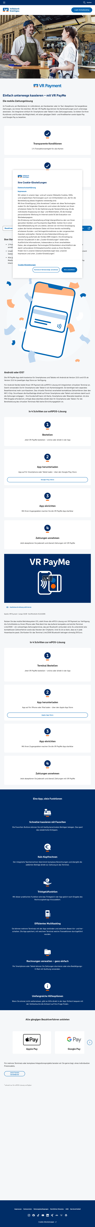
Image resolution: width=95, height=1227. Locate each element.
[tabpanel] (32, 1042)
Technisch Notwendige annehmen (46, 270)
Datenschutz (27, 1209)
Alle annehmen (69, 270)
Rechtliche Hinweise (57, 1209)
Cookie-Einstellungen (27, 265)
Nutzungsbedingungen (41, 1209)
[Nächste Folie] (89, 1042)
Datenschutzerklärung (27, 188)
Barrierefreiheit (75, 1209)
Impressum (18, 1209)
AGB (67, 1209)
